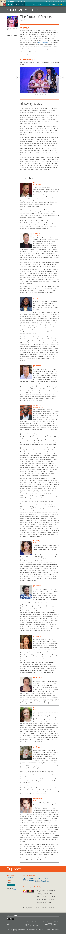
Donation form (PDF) (11, 889)
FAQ (34, 4)
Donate (60, 4)
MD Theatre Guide (43, 42)
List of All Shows (12, 35)
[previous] (17, 77)
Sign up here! (10, 877)
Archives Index (11, 33)
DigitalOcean (55, 924)
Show (10, 4)
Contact (41, 4)
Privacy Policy (9, 924)
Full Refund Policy (15, 930)
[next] (61, 77)
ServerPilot (50, 924)
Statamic (50, 923)
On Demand (51, 4)
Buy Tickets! (18, 4)
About (28, 4)
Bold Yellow (56, 921)
